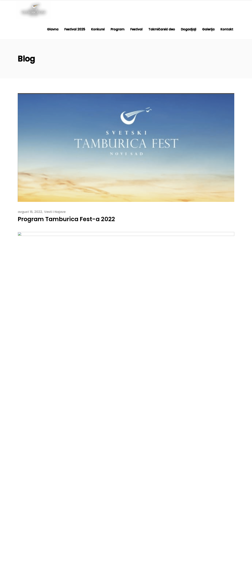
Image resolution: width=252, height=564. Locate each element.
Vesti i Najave (55, 212)
